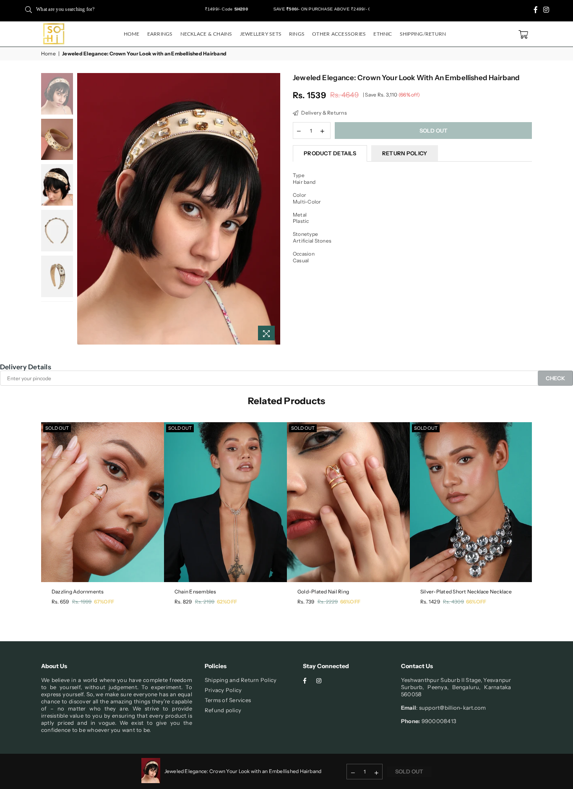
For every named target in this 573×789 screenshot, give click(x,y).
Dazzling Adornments (78, 591)
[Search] (28, 9)
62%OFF (227, 601)
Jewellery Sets (260, 34)
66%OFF (350, 601)
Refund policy (223, 710)
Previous (84, 208)
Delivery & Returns (323, 113)
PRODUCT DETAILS (330, 153)
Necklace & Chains (206, 34)
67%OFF (104, 601)
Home (132, 34)
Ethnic (382, 34)
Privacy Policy (223, 690)
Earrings (160, 34)
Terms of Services (228, 700)
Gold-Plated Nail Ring (323, 591)
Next (273, 208)
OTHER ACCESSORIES (339, 34)
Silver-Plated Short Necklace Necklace (466, 591)
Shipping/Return (423, 34)
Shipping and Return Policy (240, 680)
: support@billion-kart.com (451, 707)
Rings (297, 34)
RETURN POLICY (404, 153)
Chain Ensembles (195, 591)
